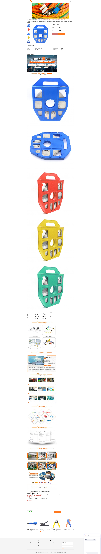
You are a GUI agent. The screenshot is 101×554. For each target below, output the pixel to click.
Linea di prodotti (52, 542)
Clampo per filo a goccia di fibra (30, 545)
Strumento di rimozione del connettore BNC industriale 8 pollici (56, 530)
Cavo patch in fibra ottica (30, 542)
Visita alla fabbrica (49, 1)
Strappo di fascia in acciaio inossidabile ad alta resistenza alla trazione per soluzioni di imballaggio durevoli (53, 19)
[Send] (99, 553)
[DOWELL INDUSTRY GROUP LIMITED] (31, 1)
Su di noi (45, 1)
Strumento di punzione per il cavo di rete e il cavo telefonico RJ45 (44, 530)
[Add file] (85, 553)
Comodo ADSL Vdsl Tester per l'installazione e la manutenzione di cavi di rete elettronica (32, 530)
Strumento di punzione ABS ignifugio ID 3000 (68, 529)
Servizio (39, 545)
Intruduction (39, 542)
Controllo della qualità (56, 1)
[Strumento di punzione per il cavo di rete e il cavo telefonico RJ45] (44, 523)
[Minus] (99, 535)
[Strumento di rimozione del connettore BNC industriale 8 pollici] (56, 523)
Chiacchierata (33, 531)
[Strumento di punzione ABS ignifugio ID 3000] (68, 523)
